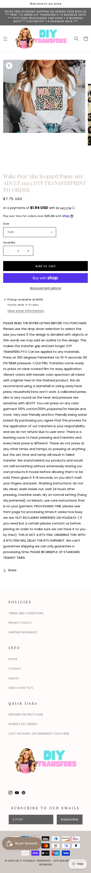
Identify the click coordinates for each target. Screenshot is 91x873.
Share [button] (12, 570)
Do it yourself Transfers (33, 860)
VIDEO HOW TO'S (20, 688)
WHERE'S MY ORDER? (23, 724)
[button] (5, 38)
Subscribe (69, 819)
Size (6, 224)
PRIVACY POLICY (20, 623)
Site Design (61, 860)
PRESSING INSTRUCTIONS (25, 714)
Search (13, 678)
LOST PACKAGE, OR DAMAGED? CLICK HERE (38, 733)
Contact (14, 668)
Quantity (9, 242)
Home (12, 659)
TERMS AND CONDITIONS (26, 613)
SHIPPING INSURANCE (22, 632)
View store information (25, 311)
